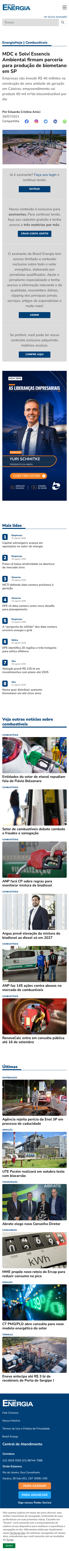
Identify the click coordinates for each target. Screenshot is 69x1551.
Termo (9, 1540)
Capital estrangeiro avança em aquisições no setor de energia (22, 544)
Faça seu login (46, 174)
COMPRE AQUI (34, 354)
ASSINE (34, 315)
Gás (14, 661)
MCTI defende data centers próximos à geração (27, 586)
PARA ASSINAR (34, 1486)
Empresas (17, 535)
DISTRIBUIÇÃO (9, 1077)
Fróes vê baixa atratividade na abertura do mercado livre (28, 565)
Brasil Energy (10, 1436)
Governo (16, 577)
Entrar (34, 189)
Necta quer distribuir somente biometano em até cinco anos (22, 691)
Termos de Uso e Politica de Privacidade (26, 1428)
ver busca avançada (55, 17)
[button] (64, 7)
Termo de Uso (17, 1533)
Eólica (15, 640)
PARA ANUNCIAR (35, 1495)
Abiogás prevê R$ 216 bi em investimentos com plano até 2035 (25, 670)
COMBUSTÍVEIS (10, 735)
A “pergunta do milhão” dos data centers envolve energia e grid (29, 628)
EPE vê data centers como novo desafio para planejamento (28, 607)
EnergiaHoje (12, 42)
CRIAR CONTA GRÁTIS (34, 233)
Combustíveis (36, 42)
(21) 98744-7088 (32, 1460)
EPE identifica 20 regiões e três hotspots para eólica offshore (29, 649)
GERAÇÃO (7, 1130)
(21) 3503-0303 (11, 1460)
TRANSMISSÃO (10, 1182)
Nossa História (11, 1420)
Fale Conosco (10, 1413)
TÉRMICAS (7, 1334)
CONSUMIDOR (9, 1230)
